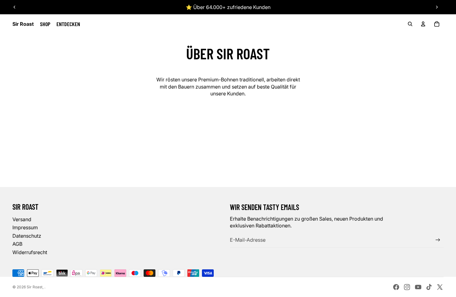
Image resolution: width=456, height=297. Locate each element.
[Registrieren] (438, 240)
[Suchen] (410, 24)
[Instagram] (407, 287)
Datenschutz (26, 236)
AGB (17, 244)
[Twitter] (440, 287)
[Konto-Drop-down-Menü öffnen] (423, 24)
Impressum (25, 227)
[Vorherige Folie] (14, 7)
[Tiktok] (429, 287)
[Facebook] (396, 287)
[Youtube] (418, 287)
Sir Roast (34, 287)
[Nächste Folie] (437, 7)
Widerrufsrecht (29, 252)
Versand (21, 219)
